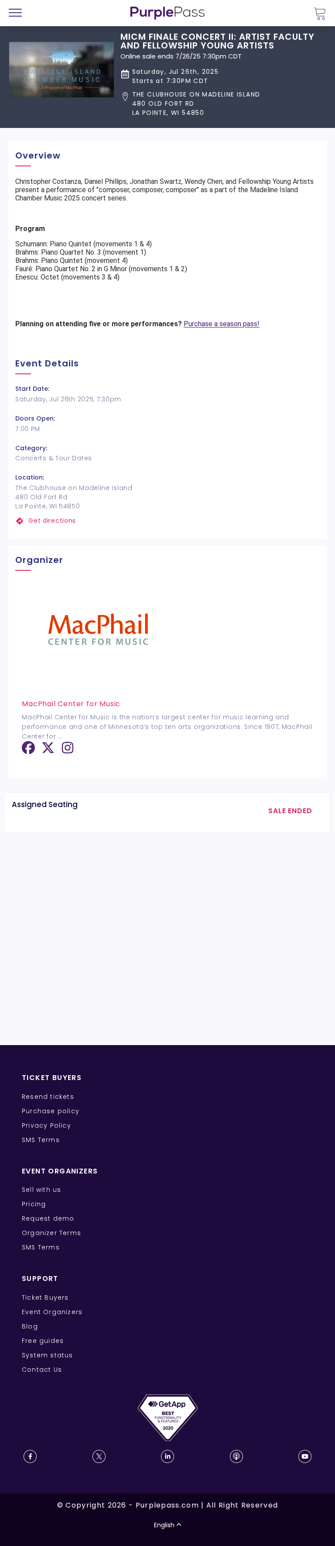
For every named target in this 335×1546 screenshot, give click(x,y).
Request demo (48, 1218)
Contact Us (42, 1369)
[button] (223, 103)
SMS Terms (41, 1139)
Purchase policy (50, 1111)
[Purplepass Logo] (167, 13)
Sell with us (41, 1189)
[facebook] (28, 751)
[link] (167, 520)
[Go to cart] (319, 13)
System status (47, 1355)
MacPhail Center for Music (71, 704)
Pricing (34, 1204)
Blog (30, 1326)
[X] (48, 751)
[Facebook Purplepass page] (30, 1456)
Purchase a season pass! (222, 324)
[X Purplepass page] (99, 1456)
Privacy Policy (46, 1125)
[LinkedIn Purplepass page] (167, 1456)
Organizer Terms (51, 1233)
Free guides (43, 1340)
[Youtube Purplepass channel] (304, 1456)
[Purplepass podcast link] (236, 1456)
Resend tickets (48, 1096)
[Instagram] (67, 751)
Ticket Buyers (45, 1297)
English (164, 1525)
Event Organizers (52, 1312)
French (32, 1495)
